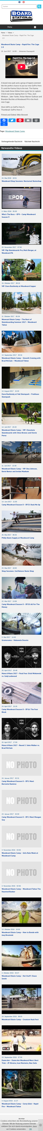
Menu (9, 27)
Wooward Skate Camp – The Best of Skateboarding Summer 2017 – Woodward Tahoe (19, 322)
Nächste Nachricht (32, 141)
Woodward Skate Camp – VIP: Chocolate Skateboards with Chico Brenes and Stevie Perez (19, 433)
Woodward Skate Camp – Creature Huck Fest (20, 1019)
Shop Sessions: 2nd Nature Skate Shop (18, 571)
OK (30, 1129)
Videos (10, 33)
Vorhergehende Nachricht (11, 141)
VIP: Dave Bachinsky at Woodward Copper (19, 286)
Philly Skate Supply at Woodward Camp (18, 538)
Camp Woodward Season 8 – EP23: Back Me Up (21, 504)
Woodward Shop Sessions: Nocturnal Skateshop (21, 181)
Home (3, 33)
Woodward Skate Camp (15, 131)
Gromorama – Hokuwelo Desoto (15, 640)
